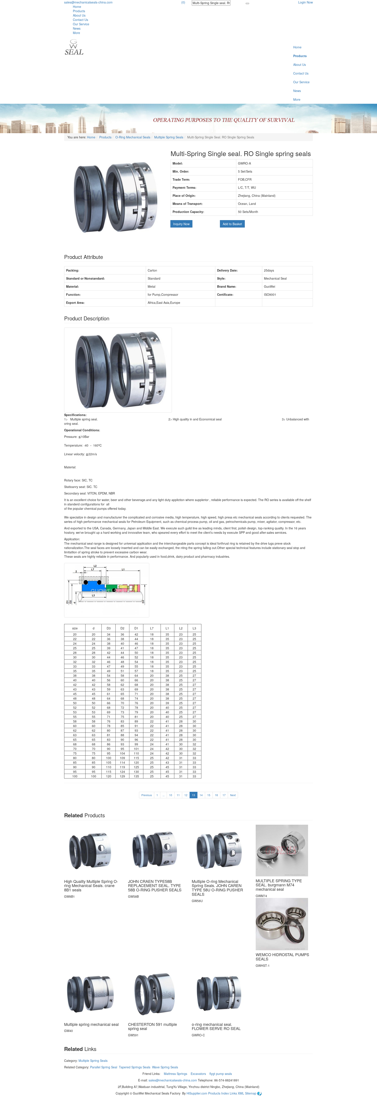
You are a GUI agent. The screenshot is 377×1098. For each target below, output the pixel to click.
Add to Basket (232, 224)
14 (201, 795)
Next (233, 795)
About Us (79, 15)
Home (77, 6)
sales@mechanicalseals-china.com (88, 2)
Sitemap (251, 1093)
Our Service (81, 24)
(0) (183, 2)
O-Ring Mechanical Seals (132, 137)
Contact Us (80, 19)
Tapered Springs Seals (134, 1067)
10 (170, 795)
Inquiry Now (181, 224)
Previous (146, 795)
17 (224, 795)
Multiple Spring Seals (168, 137)
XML (241, 1093)
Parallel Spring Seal (103, 1067)
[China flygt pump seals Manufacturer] (74, 46)
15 (208, 795)
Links (234, 1093)
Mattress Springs (176, 1073)
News (77, 28)
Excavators (199, 1073)
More (76, 33)
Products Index (218, 1093)
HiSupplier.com (197, 1093)
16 (216, 795)
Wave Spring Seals (165, 1067)
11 (178, 795)
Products (79, 11)
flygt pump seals (221, 1073)
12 (185, 795)
